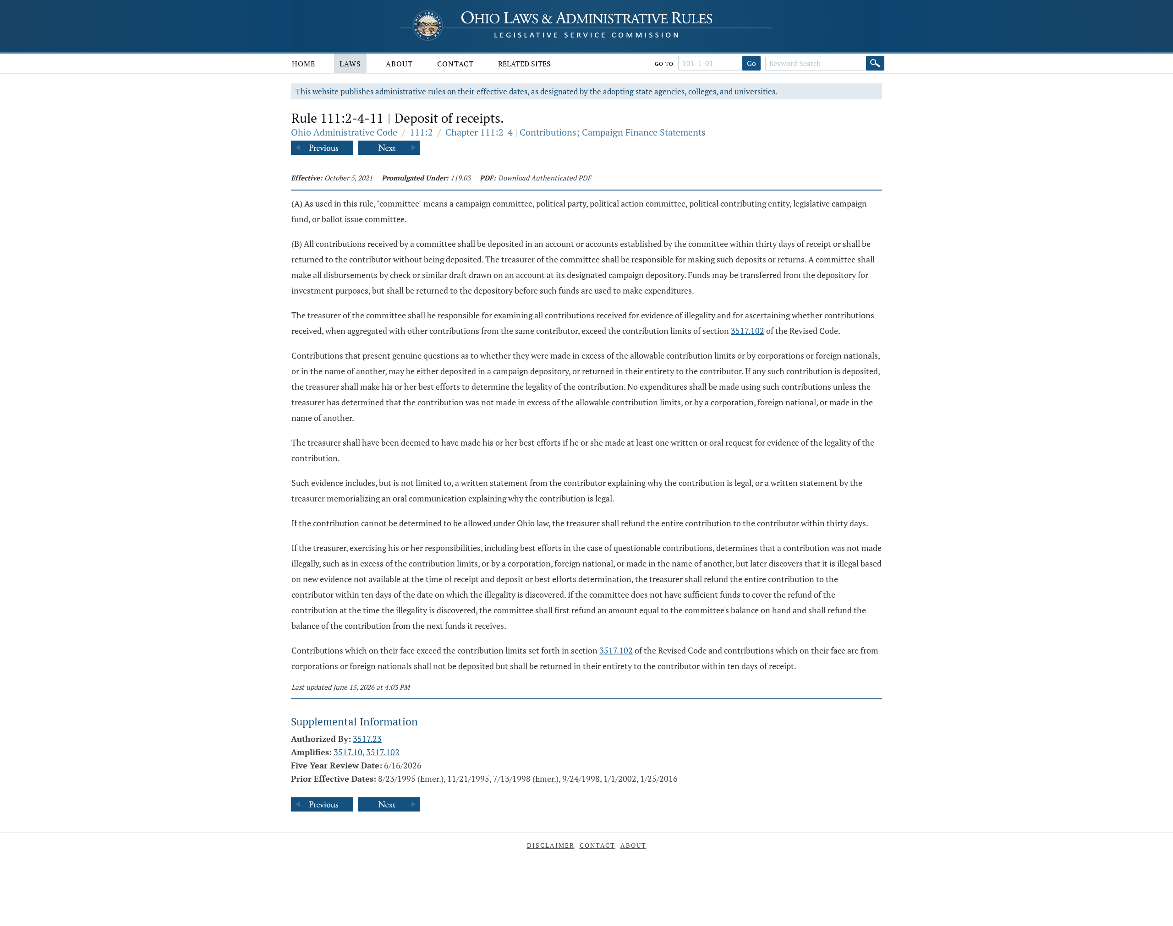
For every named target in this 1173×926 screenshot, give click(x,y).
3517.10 (348, 751)
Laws (350, 64)
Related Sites (524, 64)
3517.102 (747, 330)
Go (751, 63)
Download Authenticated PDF (544, 177)
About (399, 64)
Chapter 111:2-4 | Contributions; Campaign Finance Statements (575, 132)
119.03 (460, 177)
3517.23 (367, 738)
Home (303, 64)
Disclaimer (551, 845)
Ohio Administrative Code (344, 132)
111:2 (421, 132)
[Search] (875, 63)
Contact (455, 64)
